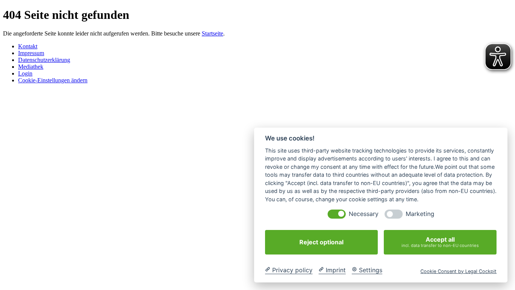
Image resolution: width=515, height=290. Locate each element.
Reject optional (321, 242)
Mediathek (30, 66)
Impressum (31, 53)
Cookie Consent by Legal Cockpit (458, 271)
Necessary (364, 214)
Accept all (440, 242)
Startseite (212, 33)
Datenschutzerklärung (44, 60)
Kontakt (27, 46)
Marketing (420, 214)
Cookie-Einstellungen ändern (52, 80)
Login (25, 73)
